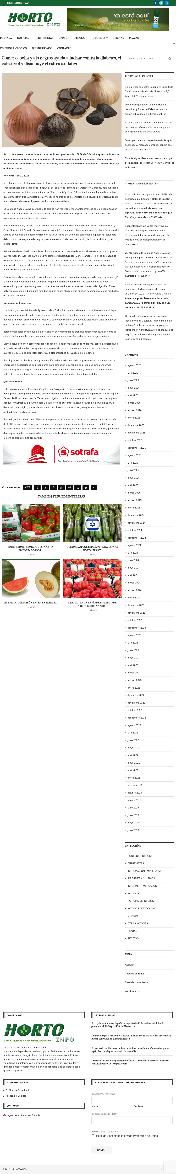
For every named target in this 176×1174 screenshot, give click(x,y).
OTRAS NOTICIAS (138, 923)
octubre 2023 (135, 620)
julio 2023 (133, 642)
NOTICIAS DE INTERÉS (141, 900)
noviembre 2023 (136, 612)
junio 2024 (133, 560)
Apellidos (138, 1106)
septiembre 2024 (137, 537)
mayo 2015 (134, 822)
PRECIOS (79, 37)
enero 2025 (134, 507)
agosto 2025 (134, 455)
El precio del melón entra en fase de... (30, 602)
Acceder (129, 964)
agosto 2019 (134, 800)
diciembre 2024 (136, 515)
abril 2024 (133, 575)
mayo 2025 (134, 477)
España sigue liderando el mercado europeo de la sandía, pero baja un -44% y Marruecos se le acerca (149, 163)
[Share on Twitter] (45, 487)
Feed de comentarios (136, 982)
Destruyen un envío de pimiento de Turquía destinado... (92, 604)
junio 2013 (133, 830)
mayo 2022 (134, 747)
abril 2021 (133, 770)
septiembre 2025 (137, 447)
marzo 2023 (134, 672)
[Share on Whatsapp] (61, 487)
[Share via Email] (94, 487)
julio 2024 (133, 552)
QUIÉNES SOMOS (42, 48)
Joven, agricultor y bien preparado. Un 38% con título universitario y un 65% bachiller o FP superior (147, 271)
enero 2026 (134, 417)
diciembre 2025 (136, 425)
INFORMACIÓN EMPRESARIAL (145, 871)
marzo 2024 (134, 582)
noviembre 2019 (136, 785)
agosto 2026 (134, 365)
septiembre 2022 (137, 717)
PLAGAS (134, 37)
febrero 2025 (135, 500)
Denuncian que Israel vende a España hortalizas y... (92, 548)
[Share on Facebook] (37, 487)
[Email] (167, 3)
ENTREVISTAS (44, 37)
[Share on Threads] (77, 487)
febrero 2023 (135, 680)
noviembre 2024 (136, 522)
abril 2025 (133, 485)
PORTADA (6, 37)
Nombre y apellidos (103, 1094)
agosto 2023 (134, 635)
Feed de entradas (134, 973)
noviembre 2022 (136, 702)
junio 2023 (133, 650)
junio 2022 (133, 740)
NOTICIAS (23, 37)
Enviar (101, 1149)
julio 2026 (133, 372)
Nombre (95, 1106)
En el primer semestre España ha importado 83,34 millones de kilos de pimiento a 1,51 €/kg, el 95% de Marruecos (149, 91)
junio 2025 (133, 470)
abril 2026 (133, 395)
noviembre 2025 (136, 432)
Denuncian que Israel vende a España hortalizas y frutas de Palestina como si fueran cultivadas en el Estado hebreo (146, 109)
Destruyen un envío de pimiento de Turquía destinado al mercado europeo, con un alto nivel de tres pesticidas (148, 145)
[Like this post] (28, 487)
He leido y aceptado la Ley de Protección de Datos (127, 1135)
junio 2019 (133, 807)
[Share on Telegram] (69, 487)
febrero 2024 (135, 590)
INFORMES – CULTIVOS (141, 878)
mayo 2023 (134, 657)
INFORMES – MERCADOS (142, 885)
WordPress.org (133, 991)
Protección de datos (104, 1131)
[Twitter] (161, 3)
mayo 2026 (134, 387)
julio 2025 (133, 462)
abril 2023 (133, 665)
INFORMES (98, 37)
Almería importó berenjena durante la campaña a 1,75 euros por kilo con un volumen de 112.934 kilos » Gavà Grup (146, 289)
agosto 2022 (134, 725)
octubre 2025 (135, 440)
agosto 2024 (134, 545)
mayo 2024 (134, 567)
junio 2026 (133, 380)
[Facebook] (156, 3)
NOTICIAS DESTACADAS (141, 908)
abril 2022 (133, 755)
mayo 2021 (134, 762)
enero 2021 (134, 777)
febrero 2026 (135, 410)
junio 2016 (133, 815)
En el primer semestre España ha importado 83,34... (30, 548)
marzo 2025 (134, 492)
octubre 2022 (135, 710)
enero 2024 (134, 597)
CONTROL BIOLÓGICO (13, 48)
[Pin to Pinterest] (53, 487)
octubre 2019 (135, 792)
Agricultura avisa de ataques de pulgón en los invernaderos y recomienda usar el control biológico (149, 334)
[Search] (174, 43)
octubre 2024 (135, 530)
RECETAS (118, 37)
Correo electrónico (104, 1114)
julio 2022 (133, 732)
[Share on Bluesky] (85, 487)
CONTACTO (64, 48)
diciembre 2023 (136, 605)
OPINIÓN (63, 37)
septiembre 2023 (137, 627)
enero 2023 (134, 687)
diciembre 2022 (136, 695)
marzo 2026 (134, 402)
